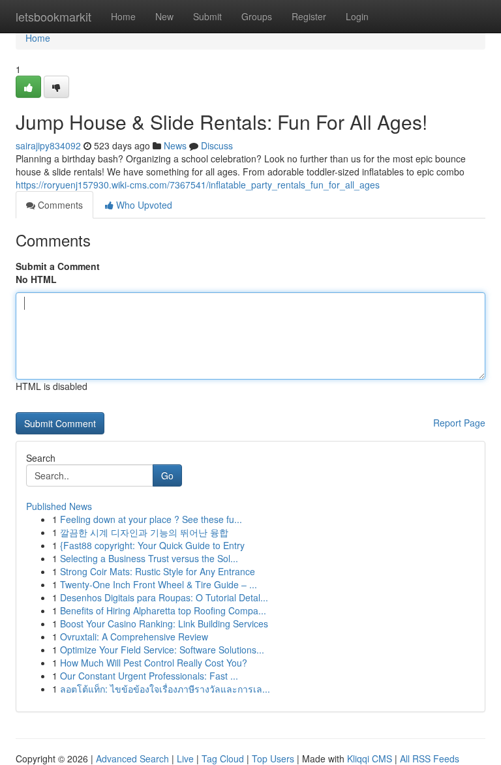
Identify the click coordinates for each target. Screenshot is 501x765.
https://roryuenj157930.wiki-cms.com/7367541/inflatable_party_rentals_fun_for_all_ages (198, 184)
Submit (207, 16)
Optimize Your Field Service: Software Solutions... (162, 649)
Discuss (217, 145)
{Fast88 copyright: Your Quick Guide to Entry (152, 545)
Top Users (273, 758)
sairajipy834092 (48, 145)
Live (185, 758)
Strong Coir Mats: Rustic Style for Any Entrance (157, 571)
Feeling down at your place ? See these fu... (151, 519)
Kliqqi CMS (369, 758)
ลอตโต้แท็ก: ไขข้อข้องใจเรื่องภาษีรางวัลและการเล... (165, 688)
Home (123, 16)
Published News (59, 506)
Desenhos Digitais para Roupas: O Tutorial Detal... (164, 597)
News (175, 145)
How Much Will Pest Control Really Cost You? (153, 662)
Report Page (459, 422)
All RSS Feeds (429, 758)
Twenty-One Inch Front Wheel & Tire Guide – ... (158, 584)
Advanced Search (132, 758)
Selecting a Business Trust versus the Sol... (149, 558)
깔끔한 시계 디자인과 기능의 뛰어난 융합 (144, 532)
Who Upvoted (143, 204)
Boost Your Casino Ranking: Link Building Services (164, 623)
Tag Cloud (223, 758)
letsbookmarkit (53, 16)
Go (167, 475)
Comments (59, 204)
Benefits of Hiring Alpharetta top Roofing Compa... (163, 610)
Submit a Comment (58, 266)
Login (357, 16)
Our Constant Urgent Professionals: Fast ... (149, 675)
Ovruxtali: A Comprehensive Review (134, 636)
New (164, 16)
